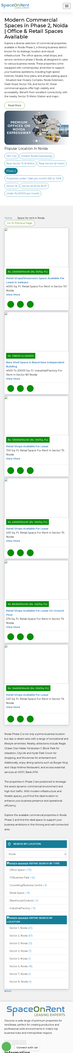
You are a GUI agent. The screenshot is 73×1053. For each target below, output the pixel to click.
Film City (11, 156)
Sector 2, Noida (21, 927)
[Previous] (8, 136)
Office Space (20, 861)
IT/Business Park (22, 868)
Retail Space (20, 884)
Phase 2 (11, 171)
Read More (14, 105)
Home (8, 218)
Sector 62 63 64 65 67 (34, 186)
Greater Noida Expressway (36, 156)
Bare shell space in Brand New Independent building (35, 369)
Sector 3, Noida (21, 934)
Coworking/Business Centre (28, 876)
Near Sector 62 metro (52, 163)
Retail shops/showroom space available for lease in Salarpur (36, 286)
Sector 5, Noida (20, 949)
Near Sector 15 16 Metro (20, 163)
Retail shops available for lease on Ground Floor (35, 613)
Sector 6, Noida (21, 957)
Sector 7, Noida (20, 965)
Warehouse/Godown (24, 891)
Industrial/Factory (22, 899)
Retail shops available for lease (35, 449)
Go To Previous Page (19, 223)
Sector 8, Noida (21, 972)
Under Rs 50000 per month (22, 193)
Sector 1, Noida (21, 919)
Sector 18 (11, 186)
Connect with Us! (27, 1047)
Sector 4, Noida (20, 942)
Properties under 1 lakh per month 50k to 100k (33, 178)
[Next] (64, 136)
